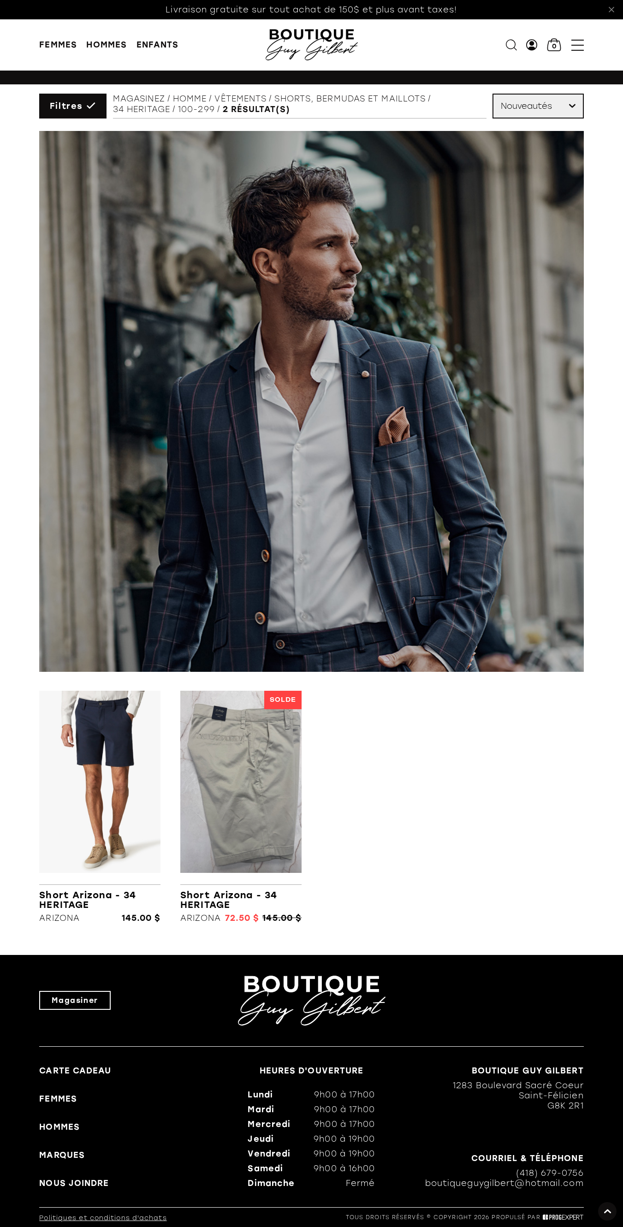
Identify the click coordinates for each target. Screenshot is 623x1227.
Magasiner (75, 1000)
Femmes (58, 45)
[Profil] (532, 45)
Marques (62, 1155)
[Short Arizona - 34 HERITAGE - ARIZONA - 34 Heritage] (99, 807)
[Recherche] (511, 45)
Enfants (157, 45)
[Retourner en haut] (607, 1211)
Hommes (106, 45)
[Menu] (577, 45)
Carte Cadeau (75, 1071)
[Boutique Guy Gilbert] (312, 44)
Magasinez (139, 99)
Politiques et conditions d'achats (102, 1218)
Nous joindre (74, 1183)
